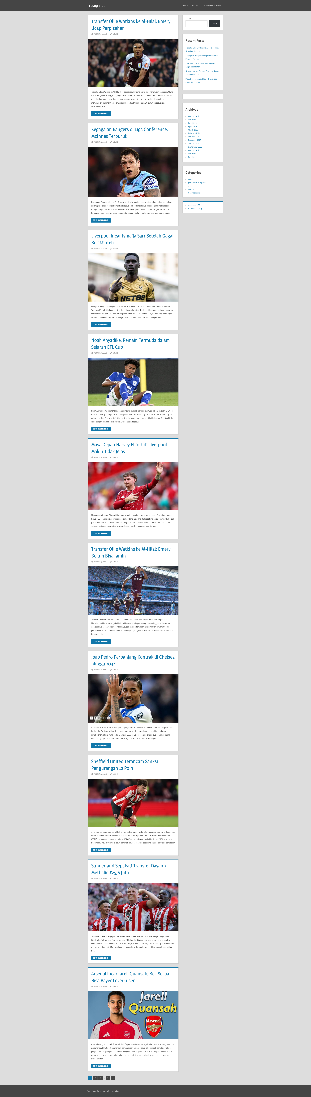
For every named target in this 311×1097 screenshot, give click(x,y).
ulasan (191, 189)
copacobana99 (194, 205)
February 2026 (194, 133)
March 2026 (193, 130)
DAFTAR (195, 5)
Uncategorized (194, 193)
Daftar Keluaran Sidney (212, 5)
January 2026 (193, 136)
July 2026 (192, 119)
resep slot (97, 5)
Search (188, 19)
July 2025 (192, 153)
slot (189, 186)
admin (115, 34)
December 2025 (194, 140)
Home (185, 5)
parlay (190, 179)
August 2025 (193, 150)
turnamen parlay (195, 208)
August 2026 (193, 116)
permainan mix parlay (197, 182)
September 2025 (195, 147)
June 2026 (192, 123)
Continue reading (100, 114)
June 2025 (192, 157)
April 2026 (192, 126)
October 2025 (193, 143)
